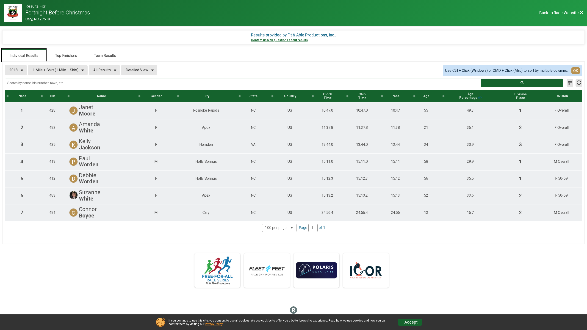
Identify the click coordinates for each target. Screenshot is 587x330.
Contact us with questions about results (279, 40)
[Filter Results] (570, 83)
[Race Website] (14, 13)
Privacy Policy (213, 324)
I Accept (410, 322)
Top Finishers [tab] (66, 55)
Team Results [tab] (105, 55)
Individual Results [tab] (24, 55)
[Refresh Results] (579, 83)
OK (575, 71)
